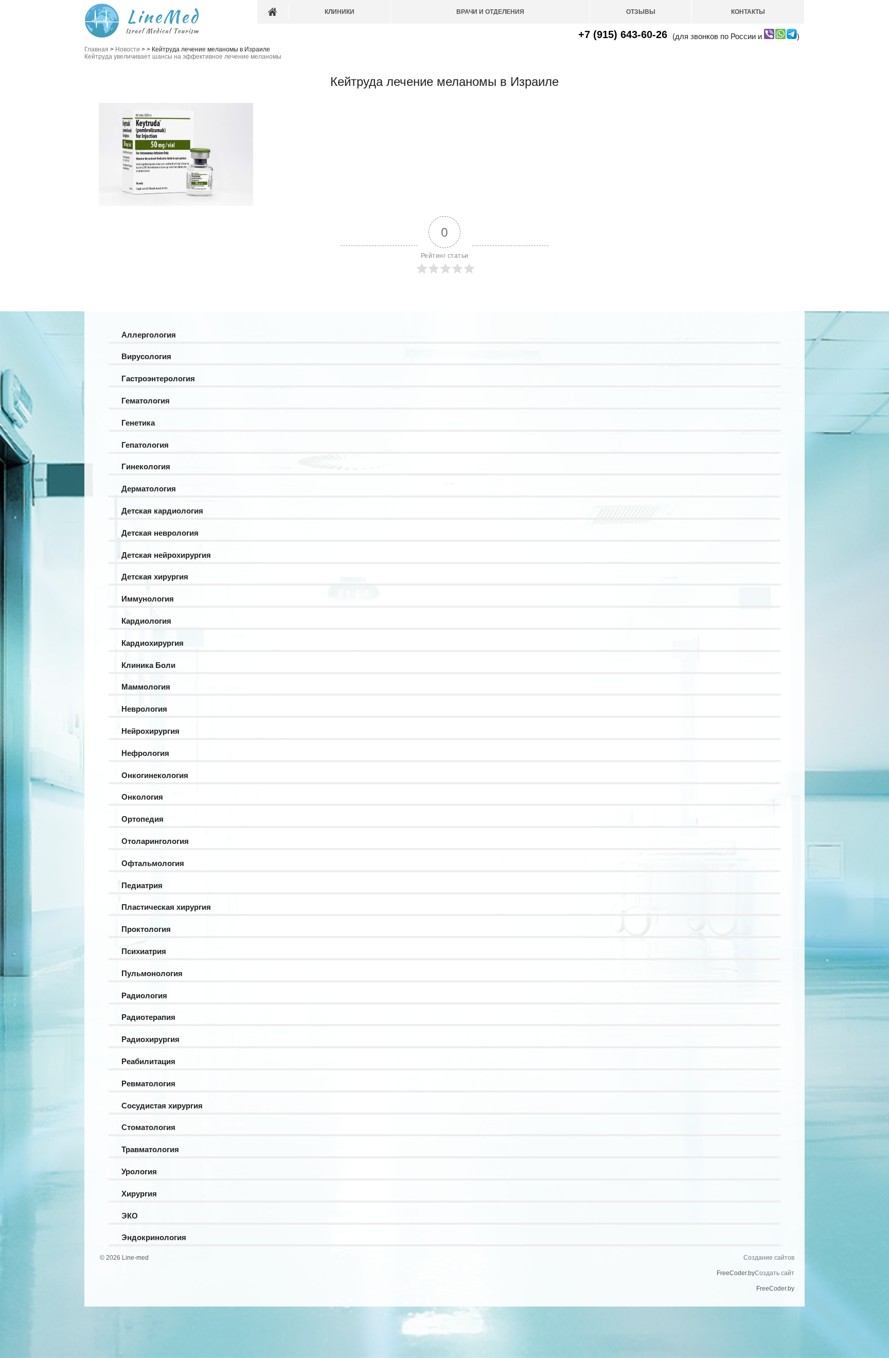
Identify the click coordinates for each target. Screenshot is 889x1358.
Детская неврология (160, 532)
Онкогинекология (154, 775)
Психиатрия (143, 951)
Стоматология (148, 1127)
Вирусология (146, 356)
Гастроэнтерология (158, 378)
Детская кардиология (162, 510)
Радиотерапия (148, 1017)
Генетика (138, 422)
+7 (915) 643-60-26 (622, 34)
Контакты (748, 11)
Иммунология (147, 598)
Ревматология (148, 1083)
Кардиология (146, 620)
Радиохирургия (150, 1039)
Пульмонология (152, 973)
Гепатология (145, 444)
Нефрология (145, 753)
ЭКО (129, 1215)
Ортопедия (142, 819)
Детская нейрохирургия (166, 555)
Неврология (144, 708)
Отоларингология (155, 841)
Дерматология (148, 488)
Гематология (145, 400)
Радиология (144, 995)
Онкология (142, 796)
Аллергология (148, 334)
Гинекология (145, 466)
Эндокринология (153, 1237)
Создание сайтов (768, 1257)
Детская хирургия (154, 576)
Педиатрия (142, 885)
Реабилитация (148, 1061)
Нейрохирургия (150, 731)
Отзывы (640, 11)
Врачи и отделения (490, 11)
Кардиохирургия (152, 643)
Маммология (145, 686)
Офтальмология (152, 863)
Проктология (146, 929)
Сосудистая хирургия (162, 1105)
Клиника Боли (148, 665)
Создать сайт (774, 1273)
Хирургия (139, 1193)
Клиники (339, 11)
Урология (139, 1171)
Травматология (150, 1149)
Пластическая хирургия (166, 907)
